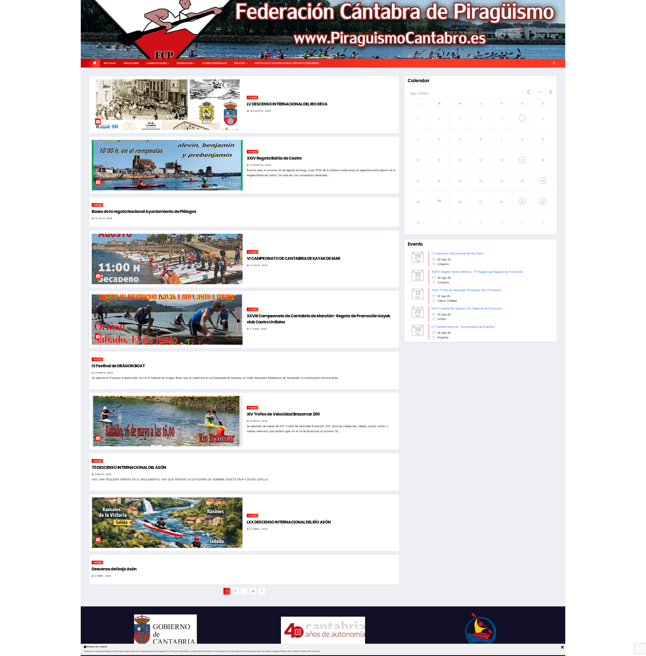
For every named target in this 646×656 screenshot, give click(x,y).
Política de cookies (310, 651)
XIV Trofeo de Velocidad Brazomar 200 (283, 414)
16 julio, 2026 (103, 218)
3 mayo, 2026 (103, 474)
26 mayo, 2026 (104, 372)
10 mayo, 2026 (259, 421)
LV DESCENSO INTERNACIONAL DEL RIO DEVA (287, 104)
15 (522, 160)
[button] (554, 63)
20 (253, 591)
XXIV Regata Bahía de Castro (274, 158)
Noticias (110, 63)
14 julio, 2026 (258, 265)
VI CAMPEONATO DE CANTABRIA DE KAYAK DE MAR (293, 258)
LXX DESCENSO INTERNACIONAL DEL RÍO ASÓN (289, 522)
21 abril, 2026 (258, 529)
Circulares (131, 63)
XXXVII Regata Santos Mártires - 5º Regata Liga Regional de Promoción (477, 272)
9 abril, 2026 (103, 576)
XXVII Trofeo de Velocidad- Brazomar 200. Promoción (466, 290)
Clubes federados (214, 63)
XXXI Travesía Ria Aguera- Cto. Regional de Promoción (467, 308)
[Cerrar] (562, 647)
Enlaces (240, 63)
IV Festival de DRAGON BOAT (118, 366)
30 (543, 202)
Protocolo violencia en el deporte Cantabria (287, 63)
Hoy (539, 92)
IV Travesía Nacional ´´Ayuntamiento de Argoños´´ (464, 327)
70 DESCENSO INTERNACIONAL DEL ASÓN (129, 467)
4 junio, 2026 (258, 329)
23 (543, 181)
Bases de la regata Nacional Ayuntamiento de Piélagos (144, 211)
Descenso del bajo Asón (114, 569)
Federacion (185, 63)
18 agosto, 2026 (260, 111)
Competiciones (157, 63)
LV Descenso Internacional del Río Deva (457, 253)
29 (522, 202)
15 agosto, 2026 (260, 165)
